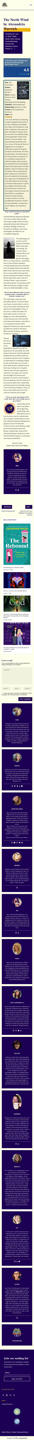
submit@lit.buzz (7, 1404)
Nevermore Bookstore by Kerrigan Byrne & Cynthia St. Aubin (16, 648)
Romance (8, 46)
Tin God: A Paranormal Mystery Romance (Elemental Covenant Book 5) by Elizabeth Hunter (16, 615)
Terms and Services (22, 1432)
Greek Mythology (11, 41)
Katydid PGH (23, 1438)
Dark (12, 39)
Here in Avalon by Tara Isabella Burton (15, 591)
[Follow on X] (10, 1395)
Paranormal (9, 44)
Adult (14, 36)
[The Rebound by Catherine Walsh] (17, 544)
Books (7, 39)
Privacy (8, 1432)
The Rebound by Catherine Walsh (13, 567)
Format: (8, 110)
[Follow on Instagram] (6, 1395)
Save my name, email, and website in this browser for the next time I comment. (17, 694)
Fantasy (17, 39)
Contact (14, 1432)
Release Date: (10, 107)
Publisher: (8, 105)
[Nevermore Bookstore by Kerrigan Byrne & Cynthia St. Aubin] (17, 633)
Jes (14, 34)
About (3, 1432)
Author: (8, 87)
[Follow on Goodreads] (14, 1395)
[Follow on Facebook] (3, 1395)
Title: (7, 83)
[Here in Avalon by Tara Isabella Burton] (17, 580)
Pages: (7, 114)
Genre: (7, 95)
